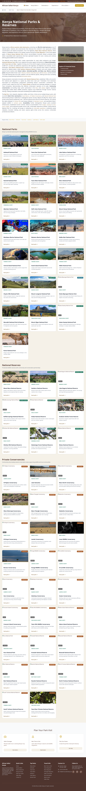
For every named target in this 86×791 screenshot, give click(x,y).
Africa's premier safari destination (20, 47)
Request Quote (79, 5)
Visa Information (48, 775)
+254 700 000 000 (63, 769)
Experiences (55, 5)
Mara (36, 88)
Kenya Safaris (34, 5)
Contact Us (18, 777)
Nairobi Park (33, 777)
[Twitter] (81, 771)
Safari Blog (62, 1)
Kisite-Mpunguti (35, 73)
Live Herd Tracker (54, 1)
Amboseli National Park (8, 62)
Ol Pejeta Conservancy (36, 96)
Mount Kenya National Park (15, 54)
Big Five (6, 94)
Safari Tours (11, 10)
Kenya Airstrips (19, 771)
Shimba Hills (17, 101)
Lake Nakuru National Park (16, 67)
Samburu (29, 119)
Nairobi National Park (33, 79)
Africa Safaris (65, 5)
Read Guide (43, 750)
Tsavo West (32, 771)
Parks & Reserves (20, 769)
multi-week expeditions (40, 108)
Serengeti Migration (48, 771)
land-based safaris (26, 76)
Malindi (28, 73)
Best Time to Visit (48, 766)
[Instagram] (77, 771)
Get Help (71, 748)
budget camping (46, 104)
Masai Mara (11, 119)
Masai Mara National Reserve (43, 50)
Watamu (24, 73)
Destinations (45, 5)
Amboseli (18, 119)
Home (4, 10)
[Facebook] (73, 771)
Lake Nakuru (26, 96)
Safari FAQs (46, 779)
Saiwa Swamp (26, 84)
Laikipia (43, 88)
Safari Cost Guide (48, 773)
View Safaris (15, 750)
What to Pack (47, 777)
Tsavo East (8, 64)
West (15, 64)
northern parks (18, 103)
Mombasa (44, 73)
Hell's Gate (42, 119)
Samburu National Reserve (28, 69)
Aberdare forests (38, 101)
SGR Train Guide (19, 773)
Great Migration (40, 52)
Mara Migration (47, 769)
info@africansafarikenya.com (66, 771)
